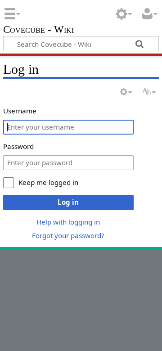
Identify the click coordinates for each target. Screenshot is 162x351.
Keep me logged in (48, 182)
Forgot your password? (68, 235)
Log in (68, 202)
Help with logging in (68, 221)
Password (18, 146)
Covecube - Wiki (38, 30)
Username (19, 110)
